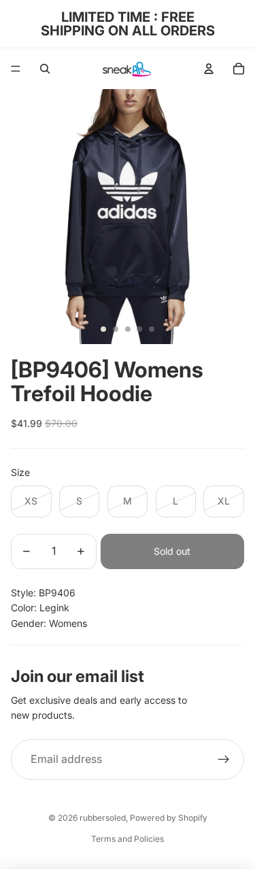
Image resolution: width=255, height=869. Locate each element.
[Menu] (15, 68)
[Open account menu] (209, 69)
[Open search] (45, 69)
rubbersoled (103, 818)
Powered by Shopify (168, 818)
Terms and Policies (127, 839)
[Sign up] (223, 759)
